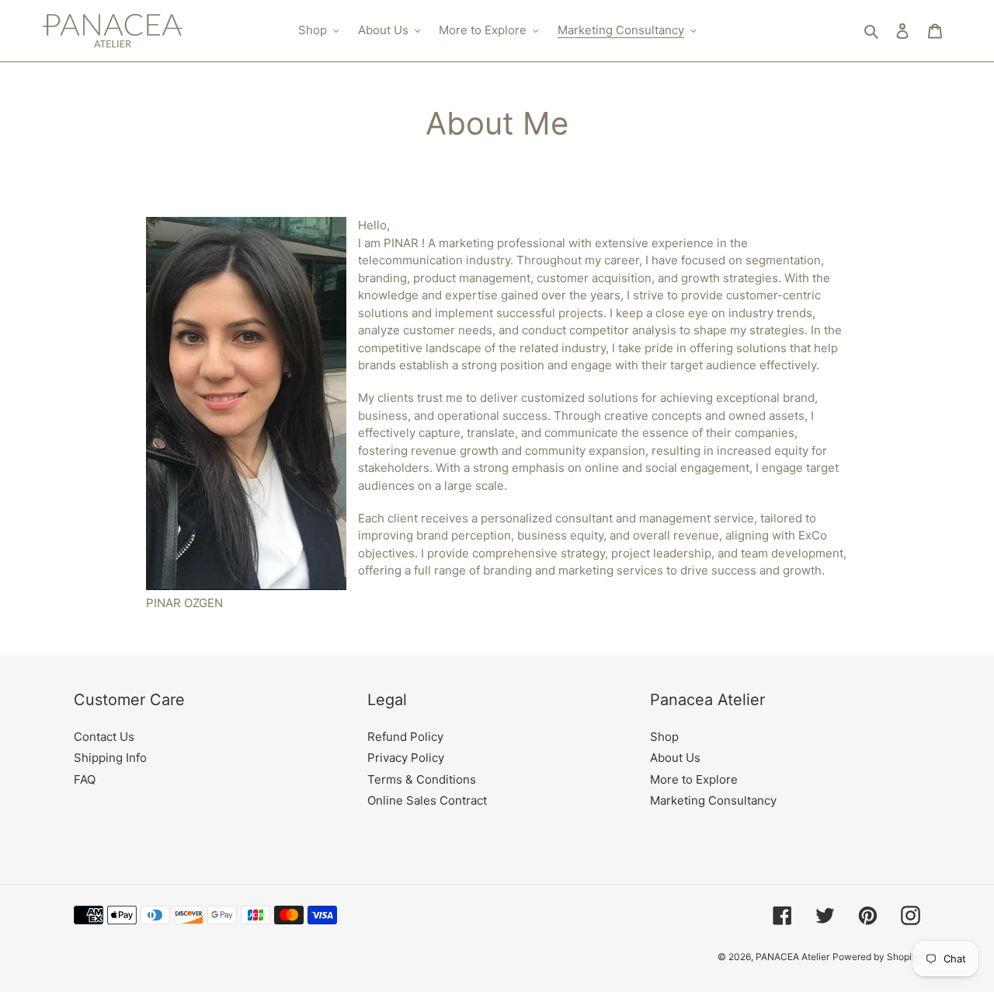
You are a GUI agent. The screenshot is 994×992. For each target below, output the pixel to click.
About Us (675, 757)
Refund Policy (405, 736)
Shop (664, 736)
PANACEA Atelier (792, 956)
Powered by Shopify (876, 956)
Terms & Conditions (421, 779)
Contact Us (104, 736)
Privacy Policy (405, 757)
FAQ (85, 779)
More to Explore (694, 779)
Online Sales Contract (427, 800)
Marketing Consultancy (713, 800)
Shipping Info (110, 757)
